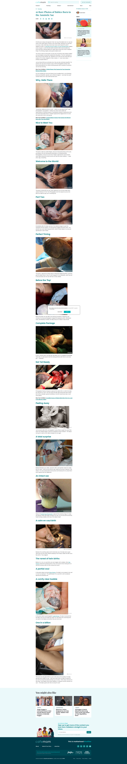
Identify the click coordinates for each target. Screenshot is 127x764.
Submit (88, 732)
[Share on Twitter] (43, 19)
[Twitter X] (81, 746)
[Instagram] (87, 746)
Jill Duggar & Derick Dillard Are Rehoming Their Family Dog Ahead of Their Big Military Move (82, 712)
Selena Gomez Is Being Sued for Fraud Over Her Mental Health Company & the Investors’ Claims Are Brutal (84, 53)
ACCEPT (67, 311)
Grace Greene (52, 572)
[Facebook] (78, 746)
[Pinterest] (84, 746)
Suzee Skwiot (82, 12)
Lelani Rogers (56, 616)
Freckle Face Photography (46, 514)
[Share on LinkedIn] (46, 19)
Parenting (40, 8)
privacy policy (77, 734)
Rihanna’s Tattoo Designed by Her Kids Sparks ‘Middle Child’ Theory (62, 712)
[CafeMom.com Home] (41, 2)
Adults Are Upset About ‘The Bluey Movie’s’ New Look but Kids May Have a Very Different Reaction (84, 33)
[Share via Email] (52, 19)
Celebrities (80, 48)
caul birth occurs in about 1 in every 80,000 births (57, 46)
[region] (64, 310)
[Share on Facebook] (40, 19)
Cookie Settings (60, 311)
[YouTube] (90, 746)
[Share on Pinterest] (49, 19)
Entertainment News (81, 28)
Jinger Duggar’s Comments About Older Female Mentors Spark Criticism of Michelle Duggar (44, 712)
